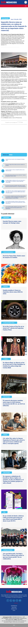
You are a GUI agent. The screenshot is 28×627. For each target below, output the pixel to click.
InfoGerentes (6, 217)
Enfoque (5, 434)
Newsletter (14, 608)
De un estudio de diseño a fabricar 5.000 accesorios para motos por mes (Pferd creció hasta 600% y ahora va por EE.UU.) (15, 202)
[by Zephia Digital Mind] (14, 625)
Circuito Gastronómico (8, 252)
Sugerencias (14, 605)
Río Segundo (5, 18)
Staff (14, 610)
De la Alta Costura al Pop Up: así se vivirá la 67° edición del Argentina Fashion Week (16, 176)
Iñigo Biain (20, 619)
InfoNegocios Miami (7, 550)
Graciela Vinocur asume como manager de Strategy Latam (15, 160)
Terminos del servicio (16, 622)
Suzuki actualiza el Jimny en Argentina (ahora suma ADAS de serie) (15, 170)
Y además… (6, 359)
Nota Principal (6, 396)
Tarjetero (14, 607)
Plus (4, 512)
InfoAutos (5, 286)
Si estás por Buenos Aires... (9, 322)
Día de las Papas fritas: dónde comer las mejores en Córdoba (15, 165)
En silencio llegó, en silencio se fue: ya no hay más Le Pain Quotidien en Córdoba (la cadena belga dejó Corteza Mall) (15, 181)
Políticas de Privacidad (14, 618)
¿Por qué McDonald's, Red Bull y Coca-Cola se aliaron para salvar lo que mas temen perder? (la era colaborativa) (15, 207)
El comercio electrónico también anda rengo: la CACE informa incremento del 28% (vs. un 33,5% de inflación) (16, 186)
